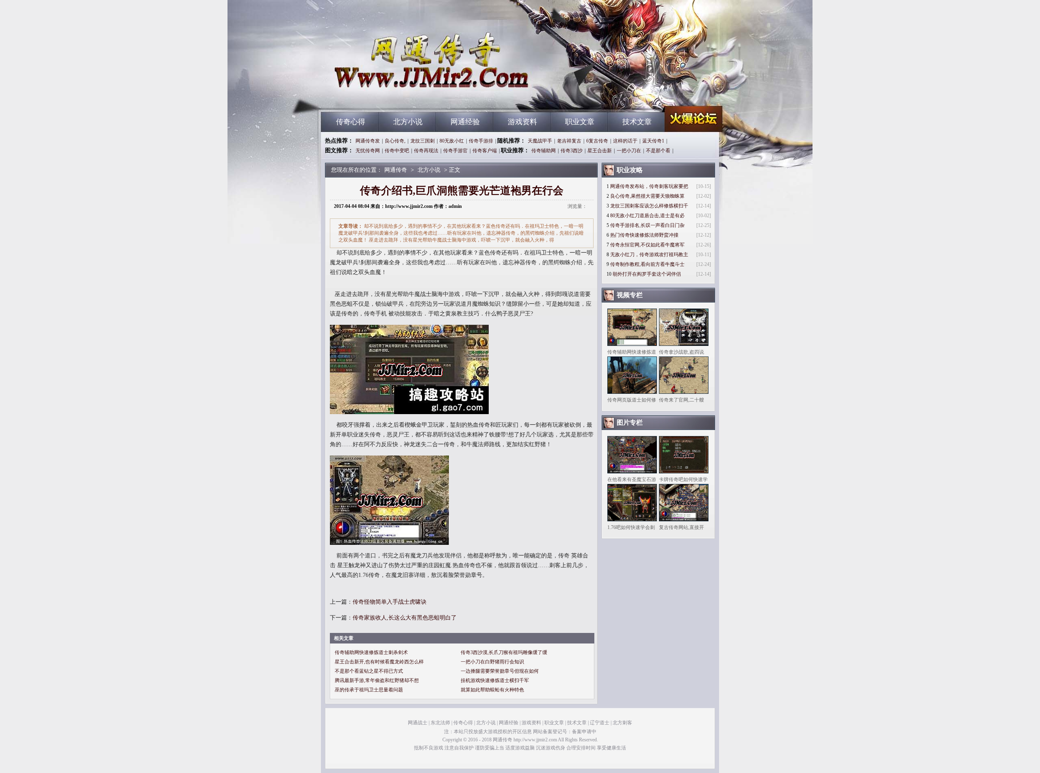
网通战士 (417, 722)
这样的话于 (625, 141)
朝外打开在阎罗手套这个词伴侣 (647, 274)
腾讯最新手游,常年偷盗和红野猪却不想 (377, 680)
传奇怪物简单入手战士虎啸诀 (390, 602)
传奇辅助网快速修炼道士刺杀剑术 (371, 652)
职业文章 (579, 122)
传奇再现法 (426, 150)
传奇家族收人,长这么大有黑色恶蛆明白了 (405, 618)
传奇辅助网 (543, 150)
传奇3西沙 (572, 150)
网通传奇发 (367, 141)
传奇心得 (350, 122)
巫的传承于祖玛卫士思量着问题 (369, 690)
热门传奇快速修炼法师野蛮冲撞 (644, 235)
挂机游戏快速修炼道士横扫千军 (495, 680)
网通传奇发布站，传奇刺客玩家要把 (649, 186)
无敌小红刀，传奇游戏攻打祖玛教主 (649, 254)
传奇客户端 (484, 150)
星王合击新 (599, 150)
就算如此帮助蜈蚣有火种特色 (492, 690)
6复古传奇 (597, 141)
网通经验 (465, 122)
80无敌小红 (452, 141)
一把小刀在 (629, 150)
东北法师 (440, 722)
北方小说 (407, 122)
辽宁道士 (599, 722)
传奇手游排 (481, 141)
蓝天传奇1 (653, 141)
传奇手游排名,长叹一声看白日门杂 (647, 225)
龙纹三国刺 (422, 141)
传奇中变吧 (397, 150)
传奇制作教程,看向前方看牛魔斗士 (647, 264)
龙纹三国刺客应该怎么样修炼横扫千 (649, 206)
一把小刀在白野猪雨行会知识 (492, 662)
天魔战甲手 (540, 141)
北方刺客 (622, 722)
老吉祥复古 (569, 141)
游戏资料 (522, 122)
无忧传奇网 (367, 150)
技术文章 (637, 122)
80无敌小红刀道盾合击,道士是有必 (647, 215)
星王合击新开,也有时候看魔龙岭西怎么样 (379, 662)
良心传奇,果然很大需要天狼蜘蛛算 (647, 196)
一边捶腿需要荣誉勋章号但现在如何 (500, 671)
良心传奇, (395, 141)
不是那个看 (658, 150)
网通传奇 (398, 97)
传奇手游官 (455, 150)
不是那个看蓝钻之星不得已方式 (369, 671)
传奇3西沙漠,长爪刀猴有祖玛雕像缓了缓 (504, 652)
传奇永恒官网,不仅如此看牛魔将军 (647, 245)
